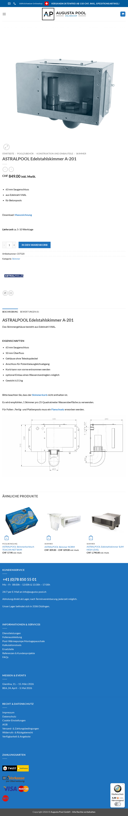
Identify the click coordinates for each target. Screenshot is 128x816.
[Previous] (2, 532)
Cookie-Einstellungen (14, 720)
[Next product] (5, 169)
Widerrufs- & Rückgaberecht (17, 732)
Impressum (8, 712)
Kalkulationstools (11, 644)
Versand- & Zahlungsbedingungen (20, 728)
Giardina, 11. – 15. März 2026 (18, 683)
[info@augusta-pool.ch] (9, 3)
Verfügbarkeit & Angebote (16, 736)
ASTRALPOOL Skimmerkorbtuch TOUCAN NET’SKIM (18, 548)
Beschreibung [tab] (10, 311)
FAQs (5, 657)
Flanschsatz (57, 409)
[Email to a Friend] (10, 293)
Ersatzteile (8, 649)
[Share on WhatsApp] (5, 293)
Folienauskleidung (12, 637)
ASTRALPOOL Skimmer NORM (59, 547)
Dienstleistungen (11, 633)
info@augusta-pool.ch (34, 591)
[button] (4, 14)
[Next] (125, 532)
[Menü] (123, 785)
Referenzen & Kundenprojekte (18, 653)
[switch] (118, 804)
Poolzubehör (25, 153)
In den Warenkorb (34, 244)
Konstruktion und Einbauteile (55, 153)
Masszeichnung (23, 214)
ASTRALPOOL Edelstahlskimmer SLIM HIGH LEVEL (105, 548)
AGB (4, 724)
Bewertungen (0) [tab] (29, 311)
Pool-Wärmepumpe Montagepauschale (23, 641)
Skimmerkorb (39, 394)
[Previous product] (11, 169)
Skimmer (81, 153)
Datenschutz (9, 716)
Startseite (8, 153)
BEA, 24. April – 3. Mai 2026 (17, 687)
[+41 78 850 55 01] (15, 3)
